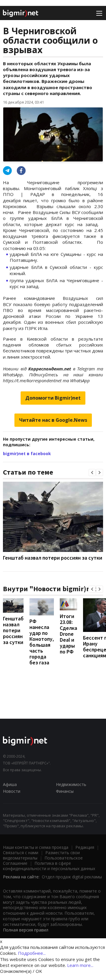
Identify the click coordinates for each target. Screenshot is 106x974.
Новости (11, 791)
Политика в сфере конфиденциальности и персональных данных (49, 865)
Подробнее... (32, 953)
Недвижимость (71, 784)
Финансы (65, 791)
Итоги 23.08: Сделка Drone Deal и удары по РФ (68, 634)
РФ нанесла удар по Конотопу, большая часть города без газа (41, 642)
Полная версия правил (25, 930)
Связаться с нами (20, 852)
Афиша (10, 784)
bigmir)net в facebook (27, 453)
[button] (92, 472)
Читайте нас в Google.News (53, 420)
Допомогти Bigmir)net (53, 398)
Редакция (84, 847)
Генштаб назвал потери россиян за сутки (52, 557)
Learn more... (80, 965)
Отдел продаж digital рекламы (72, 877)
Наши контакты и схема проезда (35, 847)
